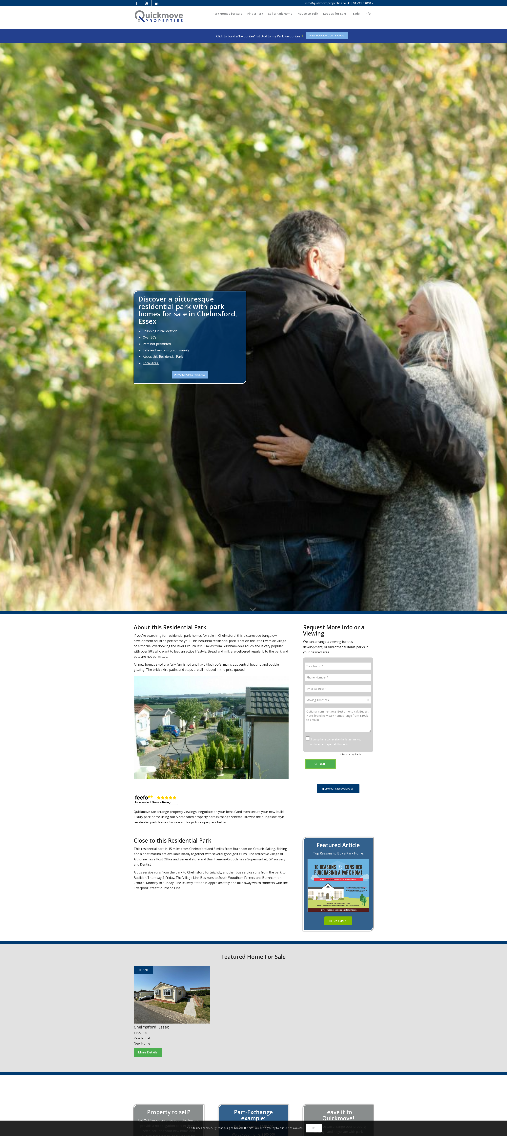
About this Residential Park (163, 356)
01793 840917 (363, 3)
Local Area (151, 363)
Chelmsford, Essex (151, 1027)
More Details (147, 1052)
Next (280, 728)
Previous (143, 728)
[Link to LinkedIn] (157, 3)
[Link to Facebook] (137, 3)
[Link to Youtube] (147, 3)
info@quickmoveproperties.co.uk (327, 3)
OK (313, 1128)
